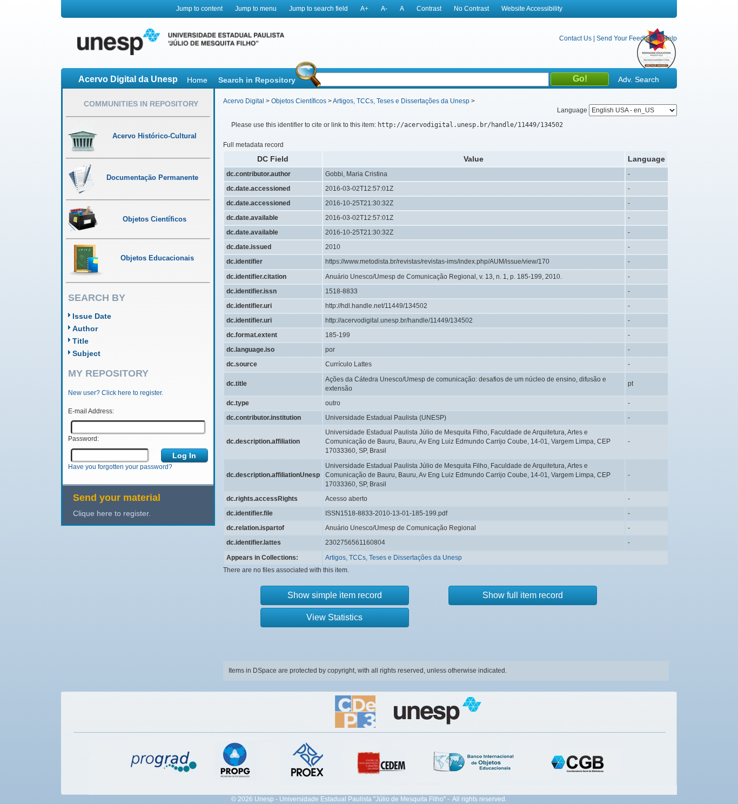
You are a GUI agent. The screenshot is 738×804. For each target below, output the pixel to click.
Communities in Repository (141, 103)
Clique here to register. (112, 513)
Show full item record (522, 595)
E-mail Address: (91, 411)
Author (85, 328)
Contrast (429, 8)
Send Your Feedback (627, 38)
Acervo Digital (243, 101)
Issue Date (91, 316)
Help (670, 38)
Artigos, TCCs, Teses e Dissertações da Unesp (401, 101)
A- (384, 8)
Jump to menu (256, 8)
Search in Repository (257, 80)
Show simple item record (334, 595)
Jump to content (199, 8)
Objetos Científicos (298, 101)
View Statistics (334, 617)
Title (80, 341)
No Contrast (471, 8)
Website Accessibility (531, 8)
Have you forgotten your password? (120, 467)
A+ (364, 8)
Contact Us (575, 38)
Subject (86, 353)
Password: (83, 439)
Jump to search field (318, 8)
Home (197, 80)
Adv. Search (638, 79)
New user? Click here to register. (115, 393)
